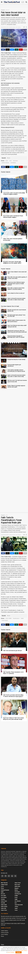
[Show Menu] (1, 2)
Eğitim (2, 891)
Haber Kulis (3, 908)
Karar (8, 158)
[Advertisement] (14, 5)
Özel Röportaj (18, 893)
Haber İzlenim (4, 906)
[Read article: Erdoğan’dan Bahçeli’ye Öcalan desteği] (3, 361)
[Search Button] (26, 2)
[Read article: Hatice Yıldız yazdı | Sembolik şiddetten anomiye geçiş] (14, 229)
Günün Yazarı (4, 901)
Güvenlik (3, 902)
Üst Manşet (13, 162)
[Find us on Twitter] (5, 876)
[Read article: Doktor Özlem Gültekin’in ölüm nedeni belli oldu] (3, 273)
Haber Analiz (4, 904)
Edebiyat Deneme (5, 890)
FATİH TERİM (8, 618)
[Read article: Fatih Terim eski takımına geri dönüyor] (14, 641)
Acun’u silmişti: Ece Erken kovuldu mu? (15, 293)
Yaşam (16, 908)
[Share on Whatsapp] (16, 49)
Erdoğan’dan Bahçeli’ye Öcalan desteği (16, 359)
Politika (16, 895)
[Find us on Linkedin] (12, 876)
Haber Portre (4, 910)
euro (11, 160)
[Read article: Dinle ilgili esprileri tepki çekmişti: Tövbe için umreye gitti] (3, 316)
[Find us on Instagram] (9, 876)
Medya (16, 890)
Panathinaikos (16, 618)
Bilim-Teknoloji (4, 882)
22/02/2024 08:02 (5, 534)
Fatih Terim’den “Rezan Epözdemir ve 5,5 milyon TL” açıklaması (13, 672)
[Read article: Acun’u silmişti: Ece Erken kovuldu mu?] (3, 294)
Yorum (16, 910)
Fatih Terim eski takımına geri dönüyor (12, 650)
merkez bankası (5, 162)
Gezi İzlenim (3, 897)
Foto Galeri (3, 895)
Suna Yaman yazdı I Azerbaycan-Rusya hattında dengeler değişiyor (13, 216)
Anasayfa (3, 9)
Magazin (16, 888)
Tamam (18, 952)
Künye (2, 936)
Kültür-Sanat (17, 886)
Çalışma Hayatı (4, 884)
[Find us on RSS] (15, 876)
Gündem (4, 670)
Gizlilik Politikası (4, 930)
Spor (7, 515)
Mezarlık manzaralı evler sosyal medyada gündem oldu (13, 916)
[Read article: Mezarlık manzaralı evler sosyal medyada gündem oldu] (3, 311)
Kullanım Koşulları (5, 932)
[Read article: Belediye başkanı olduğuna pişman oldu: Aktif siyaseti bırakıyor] (3, 321)
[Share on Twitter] (8, 49)
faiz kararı (15, 160)
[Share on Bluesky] (12, 49)
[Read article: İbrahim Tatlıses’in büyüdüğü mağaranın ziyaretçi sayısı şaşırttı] (3, 387)
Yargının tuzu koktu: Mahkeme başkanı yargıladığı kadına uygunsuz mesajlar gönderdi (16, 283)
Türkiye (16, 906)
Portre (16, 897)
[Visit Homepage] (12, 2)
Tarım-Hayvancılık (19, 904)
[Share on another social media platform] (25, 49)
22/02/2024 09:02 (5, 27)
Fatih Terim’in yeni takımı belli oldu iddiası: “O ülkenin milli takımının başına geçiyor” (13, 695)
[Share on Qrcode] (21, 49)
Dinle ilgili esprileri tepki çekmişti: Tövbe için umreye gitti (13, 918)
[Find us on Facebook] (2, 876)
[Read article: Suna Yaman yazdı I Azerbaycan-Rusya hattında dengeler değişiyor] (14, 207)
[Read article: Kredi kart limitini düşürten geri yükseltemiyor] (3, 366)
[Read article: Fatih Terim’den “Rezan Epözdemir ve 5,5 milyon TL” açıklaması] (14, 663)
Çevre (2, 886)
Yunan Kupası (5, 620)
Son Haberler (18, 901)
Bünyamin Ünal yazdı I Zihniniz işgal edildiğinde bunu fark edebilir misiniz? (12, 262)
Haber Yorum (6, 191)
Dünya (2, 888)
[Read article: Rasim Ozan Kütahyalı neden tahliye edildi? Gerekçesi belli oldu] (3, 327)
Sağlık (16, 899)
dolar (7, 160)
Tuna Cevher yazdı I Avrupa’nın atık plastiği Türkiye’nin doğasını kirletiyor (14, 193)
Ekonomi (7, 9)
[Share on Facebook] (3, 49)
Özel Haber (17, 891)
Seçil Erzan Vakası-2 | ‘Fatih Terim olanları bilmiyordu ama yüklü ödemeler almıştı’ (13, 718)
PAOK (22, 618)
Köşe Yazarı (17, 884)
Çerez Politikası (4, 934)
